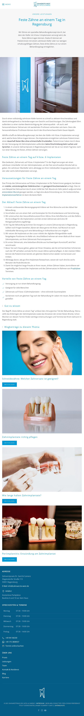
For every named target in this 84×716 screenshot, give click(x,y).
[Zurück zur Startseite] (42, 4)
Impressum (40, 703)
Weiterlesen (9, 384)
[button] (6, 4)
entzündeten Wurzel (10, 192)
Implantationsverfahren (12, 195)
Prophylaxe (75, 268)
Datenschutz (60, 705)
